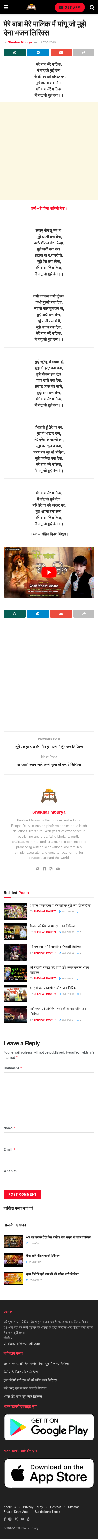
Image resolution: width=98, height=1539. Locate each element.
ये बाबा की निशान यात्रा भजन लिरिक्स (52, 925)
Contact (55, 1506)
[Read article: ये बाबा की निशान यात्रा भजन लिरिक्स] (15, 932)
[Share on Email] (61, 52)
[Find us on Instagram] (10, 1519)
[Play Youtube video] (49, 572)
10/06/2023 (67, 932)
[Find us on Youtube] (22, 1519)
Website (10, 1170)
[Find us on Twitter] (16, 1519)
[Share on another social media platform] (83, 52)
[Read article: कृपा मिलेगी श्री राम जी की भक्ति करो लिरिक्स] (13, 1278)
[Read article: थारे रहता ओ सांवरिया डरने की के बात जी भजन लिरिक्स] (15, 1014)
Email (10, 1149)
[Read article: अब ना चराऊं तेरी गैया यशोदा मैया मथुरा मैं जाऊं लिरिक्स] (13, 1241)
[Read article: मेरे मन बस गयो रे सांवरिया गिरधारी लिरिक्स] (15, 952)
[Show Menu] (6, 7)
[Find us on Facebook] (5, 1519)
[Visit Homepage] (31, 7)
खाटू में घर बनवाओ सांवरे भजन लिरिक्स (53, 987)
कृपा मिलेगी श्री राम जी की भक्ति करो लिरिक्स (52, 1273)
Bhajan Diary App (16, 1511)
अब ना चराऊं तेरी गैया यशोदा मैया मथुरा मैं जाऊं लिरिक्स (58, 1237)
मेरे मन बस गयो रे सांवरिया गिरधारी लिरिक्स (55, 946)
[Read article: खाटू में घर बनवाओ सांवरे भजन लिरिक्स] (15, 993)
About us (10, 1506)
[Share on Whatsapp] (15, 52)
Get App (72, 7)
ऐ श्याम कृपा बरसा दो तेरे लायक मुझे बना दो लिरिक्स (60, 905)
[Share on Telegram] (38, 52)
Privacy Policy (33, 1506)
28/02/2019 (67, 994)
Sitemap (73, 1506)
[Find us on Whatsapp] (28, 1519)
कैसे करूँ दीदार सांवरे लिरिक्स (43, 1255)
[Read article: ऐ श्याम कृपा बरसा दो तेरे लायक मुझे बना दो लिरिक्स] (15, 911)
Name (10, 1127)
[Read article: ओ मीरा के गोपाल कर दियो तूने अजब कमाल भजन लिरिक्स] (15, 973)
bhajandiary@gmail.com (22, 1343)
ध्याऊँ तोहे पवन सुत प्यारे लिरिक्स (23, 1396)
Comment (13, 1068)
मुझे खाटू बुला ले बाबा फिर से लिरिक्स (25, 1388)
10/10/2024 (67, 911)
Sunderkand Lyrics (47, 1511)
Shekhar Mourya (20, 42)
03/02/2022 (67, 952)
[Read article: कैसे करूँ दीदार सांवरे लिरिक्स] (13, 1260)
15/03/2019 (48, 42)
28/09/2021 (67, 978)
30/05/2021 (67, 1019)
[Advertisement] (49, 151)
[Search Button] (92, 7)
